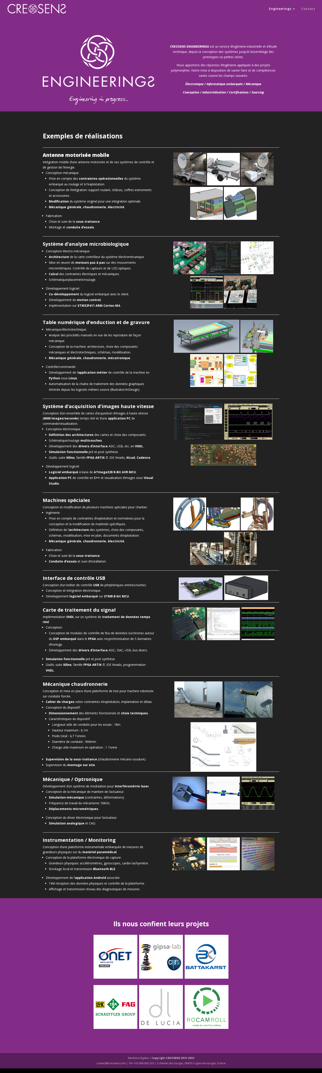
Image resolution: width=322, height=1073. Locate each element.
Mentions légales (138, 1058)
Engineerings (280, 9)
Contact (308, 9)
